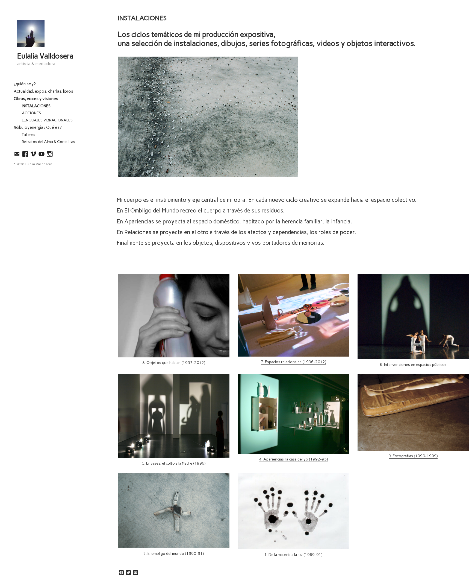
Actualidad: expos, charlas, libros (43, 91)
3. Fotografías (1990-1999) (413, 456)
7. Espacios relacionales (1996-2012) (293, 362)
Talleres (28, 134)
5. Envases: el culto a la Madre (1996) (173, 463)
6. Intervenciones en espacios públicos (413, 364)
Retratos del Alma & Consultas (48, 141)
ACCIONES (31, 113)
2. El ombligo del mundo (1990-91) (173, 553)
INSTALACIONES (36, 106)
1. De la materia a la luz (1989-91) (293, 554)
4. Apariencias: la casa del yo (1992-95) (293, 459)
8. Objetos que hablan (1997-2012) (173, 362)
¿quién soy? (25, 83)
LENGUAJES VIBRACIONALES (47, 120)
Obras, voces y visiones (36, 98)
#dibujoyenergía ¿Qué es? (38, 127)
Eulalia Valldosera (45, 56)
